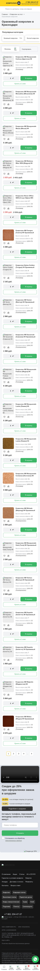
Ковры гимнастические (11, 902)
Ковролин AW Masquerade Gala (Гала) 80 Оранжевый (26, 544)
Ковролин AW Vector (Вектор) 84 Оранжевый (25, 301)
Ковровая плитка (19, 892)
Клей (32, 902)
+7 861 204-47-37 (31, 2)
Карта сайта (6, 940)
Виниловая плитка (9, 897)
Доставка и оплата (16, 882)
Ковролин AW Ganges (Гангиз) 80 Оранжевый (25, 232)
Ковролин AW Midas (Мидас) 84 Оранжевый (25, 718)
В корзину (28, 78)
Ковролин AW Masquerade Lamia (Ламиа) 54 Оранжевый (26, 441)
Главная (5, 14)
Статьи (21, 874)
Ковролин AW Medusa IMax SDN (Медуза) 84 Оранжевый (24, 163)
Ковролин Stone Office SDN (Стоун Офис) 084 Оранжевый (24, 198)
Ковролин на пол (16, 14)
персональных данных (13, 840)
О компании (6, 874)
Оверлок (28, 878)
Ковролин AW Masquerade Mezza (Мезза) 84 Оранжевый (26, 128)
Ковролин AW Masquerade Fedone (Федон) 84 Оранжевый (26, 371)
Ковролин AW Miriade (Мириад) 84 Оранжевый (25, 509)
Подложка (6, 906)
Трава (25, 902)
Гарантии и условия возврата (12, 878)
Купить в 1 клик (20, 84)
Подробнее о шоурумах (17, 809)
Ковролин (6, 892)
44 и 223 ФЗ (31, 874)
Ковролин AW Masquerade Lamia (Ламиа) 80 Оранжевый (26, 406)
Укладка (5, 882)
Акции (15, 874)
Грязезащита (27, 906)
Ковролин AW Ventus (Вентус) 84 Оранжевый (25, 579)
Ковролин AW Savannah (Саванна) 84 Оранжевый (25, 336)
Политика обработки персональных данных (16, 943)
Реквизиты (29, 882)
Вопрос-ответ (15, 885)
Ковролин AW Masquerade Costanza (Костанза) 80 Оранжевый (26, 476)
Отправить (20, 833)
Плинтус (16, 906)
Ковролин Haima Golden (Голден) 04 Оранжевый (25, 266)
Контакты (5, 885)
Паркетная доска (26, 897)
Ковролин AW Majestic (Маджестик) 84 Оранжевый (24, 684)
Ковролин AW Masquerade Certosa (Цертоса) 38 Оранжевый (26, 59)
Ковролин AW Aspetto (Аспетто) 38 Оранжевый (25, 614)
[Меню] (3, 3)
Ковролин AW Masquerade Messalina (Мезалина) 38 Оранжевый (26, 94)
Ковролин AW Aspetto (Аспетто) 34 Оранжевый (25, 648)
